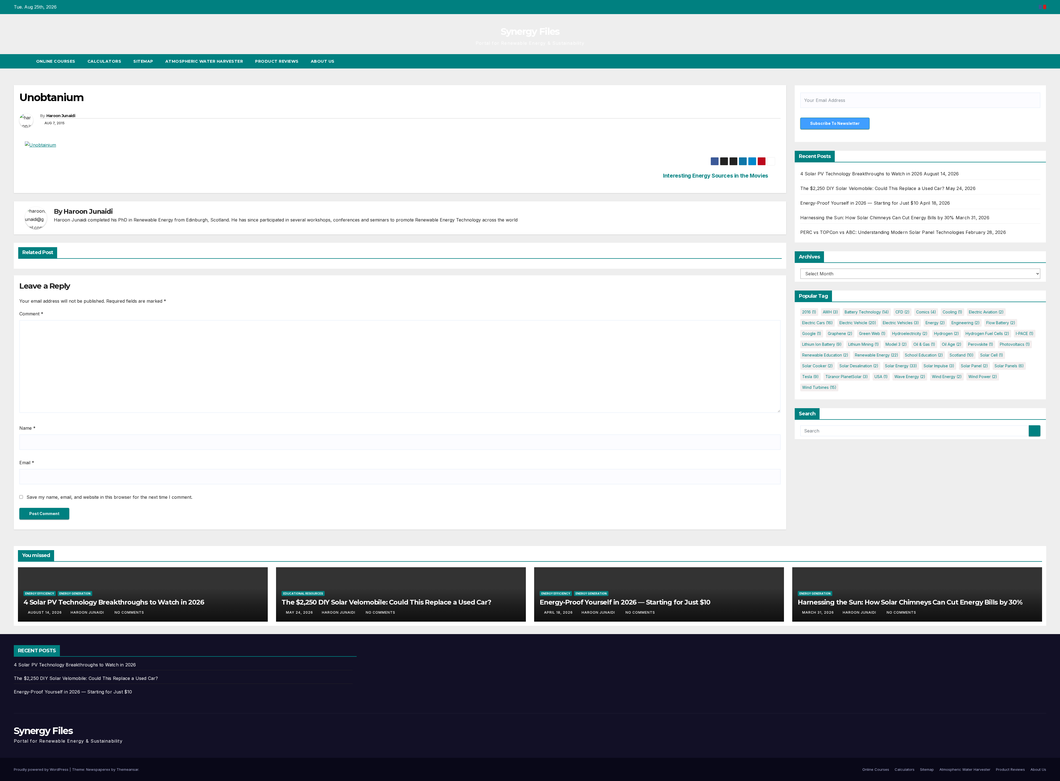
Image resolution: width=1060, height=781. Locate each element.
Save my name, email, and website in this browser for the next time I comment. (109, 497)
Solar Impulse (939, 365)
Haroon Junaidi (60, 115)
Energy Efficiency (39, 593)
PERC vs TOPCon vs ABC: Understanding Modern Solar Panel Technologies (882, 232)
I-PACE (1025, 333)
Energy (935, 322)
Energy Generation (75, 593)
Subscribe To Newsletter (835, 123)
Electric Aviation (986, 312)
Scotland (962, 355)
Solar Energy (901, 365)
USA (881, 376)
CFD (902, 312)
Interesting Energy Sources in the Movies (715, 176)
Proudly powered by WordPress (42, 769)
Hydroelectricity (910, 333)
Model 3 (896, 344)
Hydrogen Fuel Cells (987, 333)
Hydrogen (946, 333)
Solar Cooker (817, 365)
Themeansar (127, 769)
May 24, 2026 (300, 612)
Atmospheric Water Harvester (204, 61)
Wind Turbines (819, 387)
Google (811, 333)
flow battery (1000, 322)
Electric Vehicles (901, 322)
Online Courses (55, 61)
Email (26, 462)
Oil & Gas (924, 344)
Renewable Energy (876, 355)
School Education (924, 355)
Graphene (840, 333)
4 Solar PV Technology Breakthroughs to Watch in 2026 (861, 173)
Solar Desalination (858, 365)
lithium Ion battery (822, 344)
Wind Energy (947, 376)
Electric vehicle (857, 322)
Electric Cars (817, 322)
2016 (809, 312)
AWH (830, 312)
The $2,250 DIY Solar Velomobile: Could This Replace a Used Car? (872, 188)
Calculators (104, 61)
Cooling (952, 312)
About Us (323, 61)
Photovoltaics (1015, 344)
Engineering (966, 322)
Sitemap (143, 61)
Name (27, 428)
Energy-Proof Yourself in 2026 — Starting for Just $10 (859, 203)
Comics (926, 312)
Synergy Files (530, 31)
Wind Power (982, 376)
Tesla (810, 376)
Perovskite (980, 344)
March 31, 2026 (818, 612)
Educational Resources (303, 593)
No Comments (129, 612)
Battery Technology (867, 312)
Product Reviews (277, 61)
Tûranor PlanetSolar (846, 376)
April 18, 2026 (559, 612)
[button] (1032, 61)
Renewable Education (825, 355)
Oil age (951, 344)
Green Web (872, 333)
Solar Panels (1009, 365)
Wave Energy (909, 376)
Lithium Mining (863, 344)
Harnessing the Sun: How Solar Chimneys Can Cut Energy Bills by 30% (877, 217)
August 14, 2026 (45, 612)
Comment (31, 313)
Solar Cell (991, 355)
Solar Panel (974, 365)
